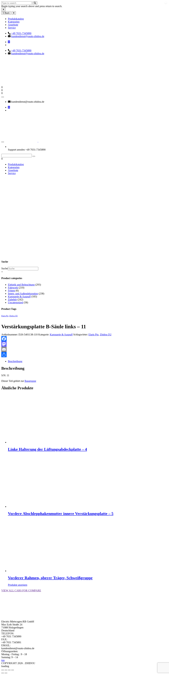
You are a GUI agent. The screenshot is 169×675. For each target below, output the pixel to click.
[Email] (84, 349)
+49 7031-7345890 (21, 33)
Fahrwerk (13, 287)
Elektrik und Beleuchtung (21, 284)
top (3, 660)
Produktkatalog (16, 18)
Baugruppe (30, 381)
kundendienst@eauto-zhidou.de (27, 36)
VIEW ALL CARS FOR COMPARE (21, 590)
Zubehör (12, 299)
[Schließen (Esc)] (12, 670)
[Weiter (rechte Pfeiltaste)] (6, 673)
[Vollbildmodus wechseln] (6, 670)
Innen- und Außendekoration (23, 293)
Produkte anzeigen (17, 584)
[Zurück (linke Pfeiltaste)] (2, 673)
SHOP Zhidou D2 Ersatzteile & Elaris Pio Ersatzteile (9, 241)
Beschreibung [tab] (15, 361)
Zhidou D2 (13, 316)
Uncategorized (15, 302)
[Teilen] (84, 354)
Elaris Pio (5, 316)
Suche (4, 268)
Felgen (11, 290)
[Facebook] (84, 338)
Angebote (13, 24)
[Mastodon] (84, 344)
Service (12, 27)
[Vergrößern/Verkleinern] (2, 670)
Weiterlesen (14, 456)
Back (7, 13)
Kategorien (13, 21)
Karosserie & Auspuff (19, 296)
